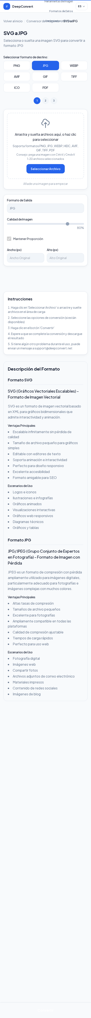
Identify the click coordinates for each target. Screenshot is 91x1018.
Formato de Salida (19, 200)
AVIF (17, 76)
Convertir (45, 1010)
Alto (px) (52, 250)
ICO (17, 87)
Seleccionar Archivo (46, 169)
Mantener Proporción (28, 239)
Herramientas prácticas (59, 20)
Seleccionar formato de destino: (25, 57)
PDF (45, 87)
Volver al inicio (13, 21)
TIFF (74, 76)
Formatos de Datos (61, 11)
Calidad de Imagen (20, 219)
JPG (45, 65)
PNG (17, 65)
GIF (45, 76)
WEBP (74, 65)
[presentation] (45, 146)
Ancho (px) (14, 250)
